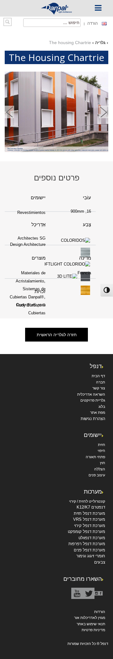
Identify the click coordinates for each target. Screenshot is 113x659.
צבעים (99, 562)
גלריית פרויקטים (92, 400)
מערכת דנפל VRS (89, 519)
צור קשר (98, 388)
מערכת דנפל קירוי (89, 525)
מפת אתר (97, 412)
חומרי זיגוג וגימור (90, 556)
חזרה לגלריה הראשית (57, 334)
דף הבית (98, 376)
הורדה (92, 23)
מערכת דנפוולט (91, 537)
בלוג (102, 406)
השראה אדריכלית (91, 394)
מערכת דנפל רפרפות (86, 543)
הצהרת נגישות (93, 418)
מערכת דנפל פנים (89, 550)
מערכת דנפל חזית (89, 513)
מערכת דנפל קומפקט (86, 531)
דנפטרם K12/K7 (91, 507)
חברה (100, 382)
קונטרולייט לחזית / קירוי (87, 501)
